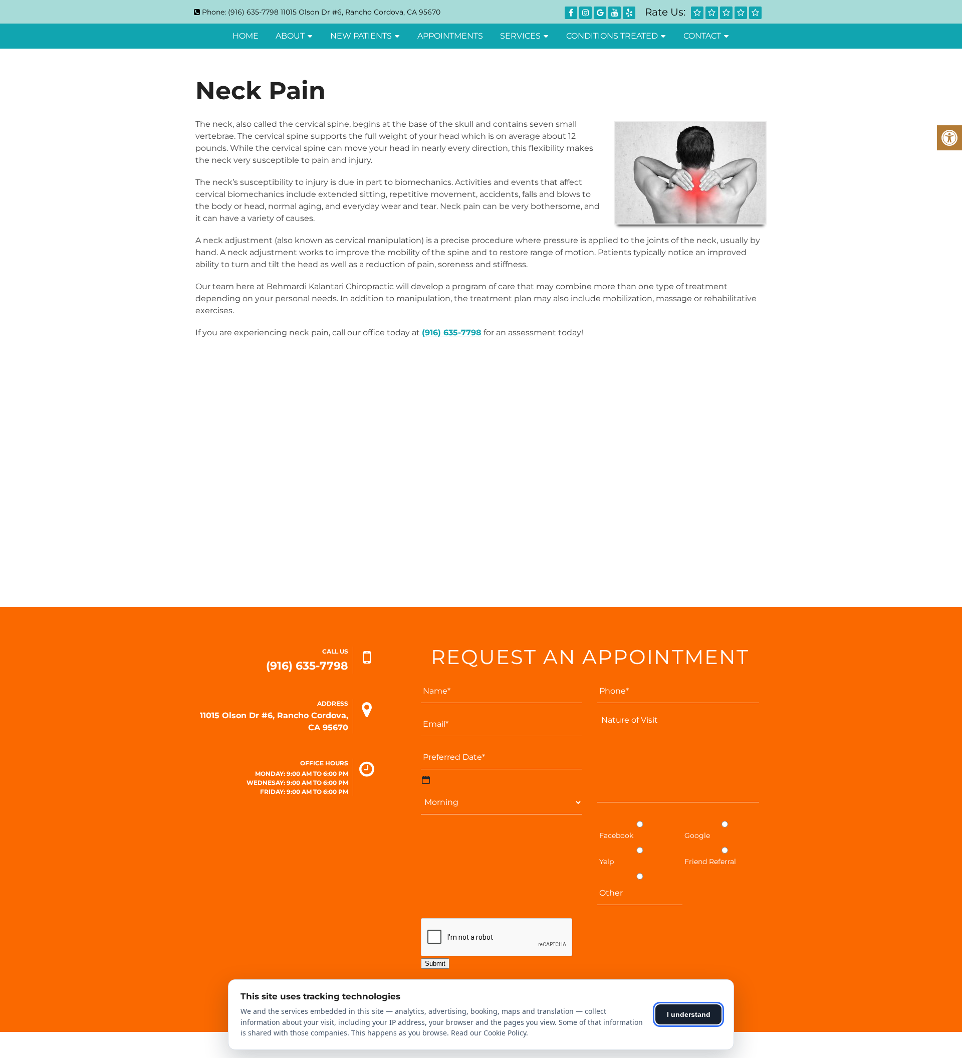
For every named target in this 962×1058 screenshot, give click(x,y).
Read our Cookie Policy (488, 1032)
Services (520, 36)
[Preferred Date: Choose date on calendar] (426, 780)
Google (697, 835)
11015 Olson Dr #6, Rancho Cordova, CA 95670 (360, 12)
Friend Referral (710, 861)
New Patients (361, 36)
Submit (435, 963)
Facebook (616, 835)
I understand (688, 1014)
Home (245, 36)
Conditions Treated (612, 36)
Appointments (450, 36)
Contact (702, 36)
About (290, 36)
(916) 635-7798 (253, 12)
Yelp (606, 861)
